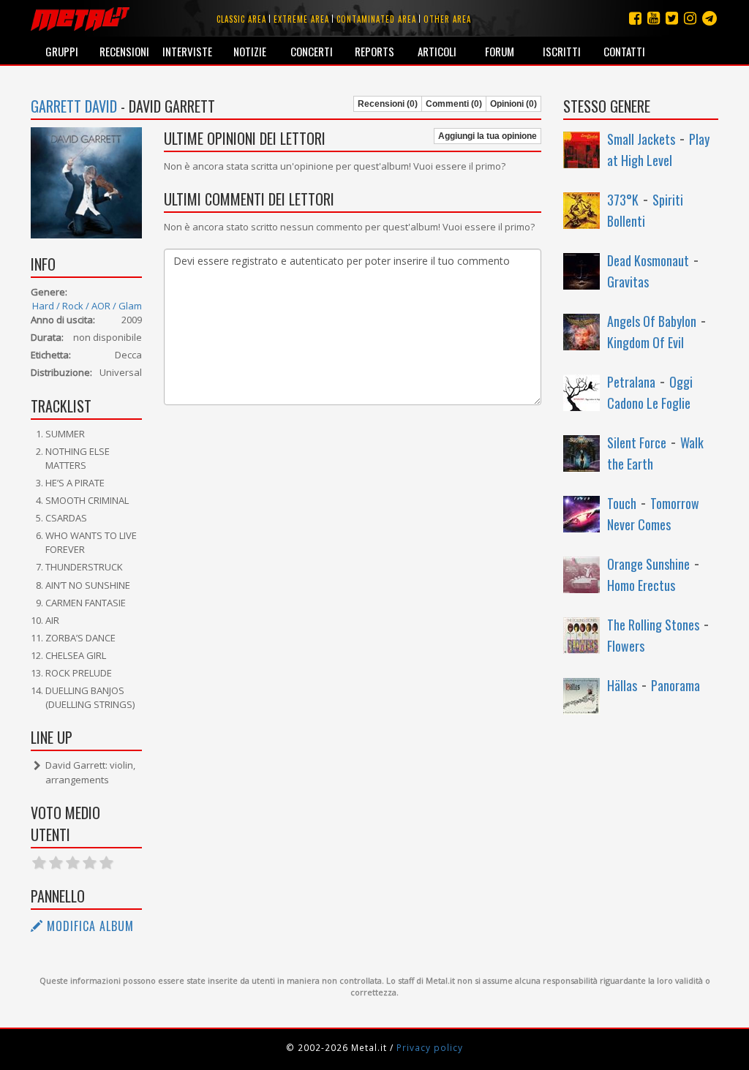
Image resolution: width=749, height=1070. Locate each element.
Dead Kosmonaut (648, 260)
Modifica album (88, 926)
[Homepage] (80, 18)
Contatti (624, 51)
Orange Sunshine (648, 563)
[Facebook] (635, 18)
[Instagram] (709, 18)
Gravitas (628, 281)
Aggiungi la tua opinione (487, 136)
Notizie (249, 51)
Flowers (625, 645)
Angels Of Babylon (651, 321)
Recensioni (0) (388, 104)
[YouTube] (653, 18)
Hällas (622, 685)
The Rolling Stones (653, 624)
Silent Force (636, 442)
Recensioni (124, 51)
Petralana (631, 381)
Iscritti (562, 51)
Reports (374, 51)
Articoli (437, 51)
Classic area (241, 19)
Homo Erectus (641, 585)
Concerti (311, 51)
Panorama (675, 685)
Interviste (187, 51)
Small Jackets (641, 138)
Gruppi (61, 51)
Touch (621, 503)
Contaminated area (376, 19)
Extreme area (301, 19)
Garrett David (74, 106)
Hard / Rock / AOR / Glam (87, 305)
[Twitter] (672, 18)
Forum (499, 51)
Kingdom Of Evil (645, 342)
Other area (447, 19)
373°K (623, 199)
